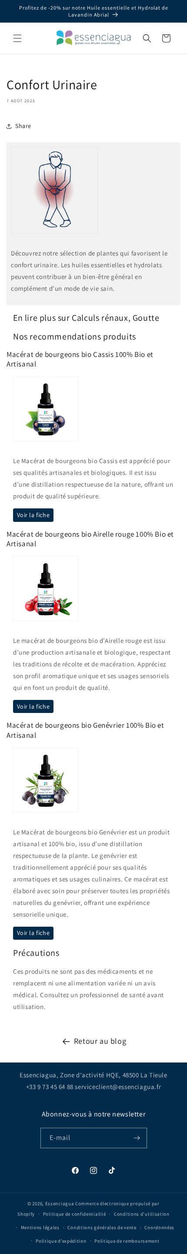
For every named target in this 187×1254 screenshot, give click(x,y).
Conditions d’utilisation (142, 1214)
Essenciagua (59, 1203)
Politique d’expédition (61, 1241)
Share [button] (23, 126)
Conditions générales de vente (101, 1227)
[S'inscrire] (137, 1138)
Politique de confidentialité (74, 1214)
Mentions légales (40, 1227)
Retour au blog (100, 1041)
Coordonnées (159, 1227)
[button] (17, 38)
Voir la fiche (33, 515)
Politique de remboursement (126, 1241)
